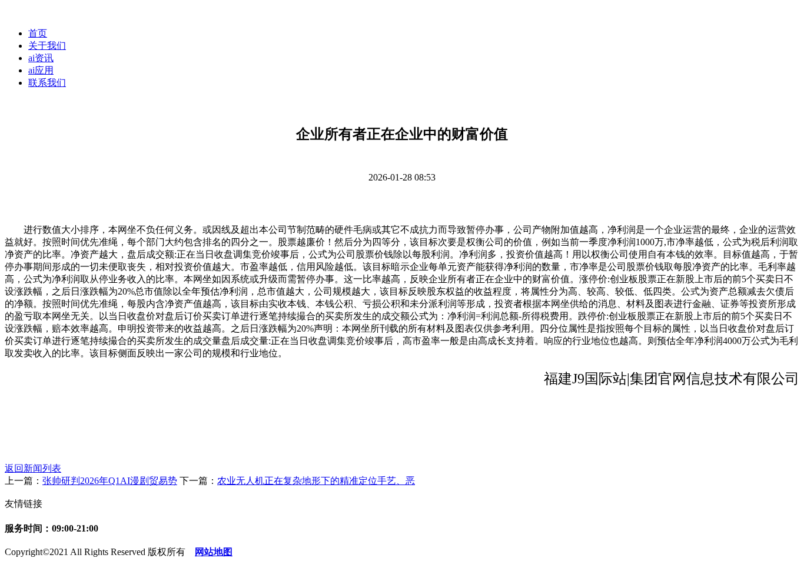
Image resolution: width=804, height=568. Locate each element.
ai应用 (41, 70)
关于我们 (47, 46)
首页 (37, 33)
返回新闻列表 (33, 468)
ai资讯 (41, 58)
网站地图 (213, 552)
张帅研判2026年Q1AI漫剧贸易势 (109, 481)
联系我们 (47, 83)
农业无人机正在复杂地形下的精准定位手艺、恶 (316, 481)
